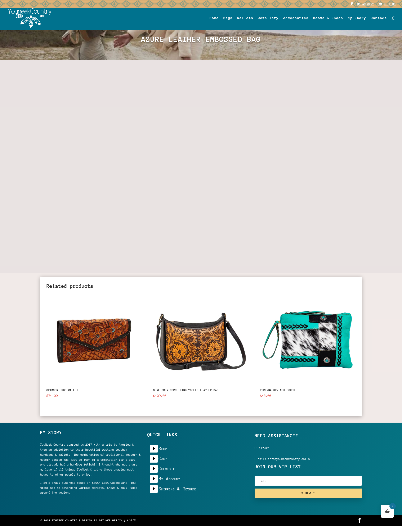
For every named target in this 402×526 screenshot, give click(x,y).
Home (214, 18)
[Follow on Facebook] (209, 200)
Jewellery (268, 18)
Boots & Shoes (328, 18)
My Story (357, 18)
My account (365, 4)
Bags (228, 18)
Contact (379, 18)
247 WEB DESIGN (110, 520)
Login (131, 520)
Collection (233, 72)
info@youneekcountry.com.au (290, 458)
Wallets (245, 18)
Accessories (296, 18)
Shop (219, 72)
